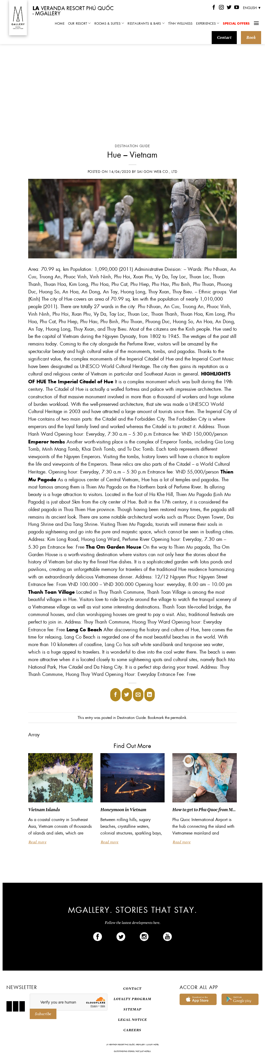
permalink (178, 717)
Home (59, 23)
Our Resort (77, 23)
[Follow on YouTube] (236, 7)
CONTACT (132, 988)
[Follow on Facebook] (213, 7)
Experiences (206, 23)
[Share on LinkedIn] (149, 694)
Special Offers (236, 23)
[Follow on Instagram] (221, 7)
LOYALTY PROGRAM (132, 999)
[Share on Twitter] (127, 694)
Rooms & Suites (107, 23)
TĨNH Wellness (180, 23)
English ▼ (252, 7)
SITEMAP (132, 1009)
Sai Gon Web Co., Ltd (157, 171)
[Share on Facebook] (115, 694)
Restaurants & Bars (144, 23)
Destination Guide (132, 146)
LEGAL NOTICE (132, 1019)
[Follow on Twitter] (229, 7)
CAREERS (132, 1030)
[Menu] (256, 23)
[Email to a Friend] (138, 694)
